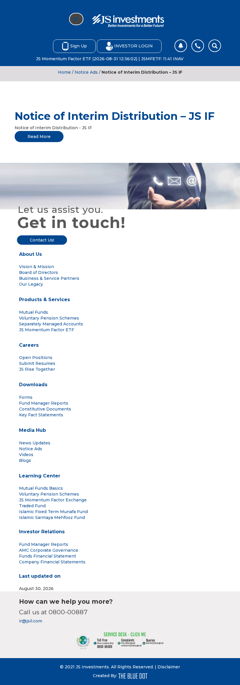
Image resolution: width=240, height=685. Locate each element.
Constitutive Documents (45, 409)
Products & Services (44, 299)
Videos (26, 454)
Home (64, 72)
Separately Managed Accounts (51, 324)
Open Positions (35, 357)
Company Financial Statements (52, 562)
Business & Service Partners (49, 278)
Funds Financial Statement (47, 556)
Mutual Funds (33, 312)
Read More (39, 136)
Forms (25, 397)
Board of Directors (38, 272)
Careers (29, 345)
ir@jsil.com (30, 621)
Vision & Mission (36, 266)
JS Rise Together (37, 369)
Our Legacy (31, 284)
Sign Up (78, 45)
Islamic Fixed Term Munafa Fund (53, 511)
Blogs (25, 460)
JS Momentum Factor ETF (46, 329)
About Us (30, 254)
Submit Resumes (37, 363)
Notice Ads (86, 72)
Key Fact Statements (41, 414)
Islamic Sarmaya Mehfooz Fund (52, 517)
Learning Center (39, 476)
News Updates (34, 443)
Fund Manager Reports (43, 403)
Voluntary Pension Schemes (49, 318)
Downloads (33, 384)
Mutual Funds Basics (41, 488)
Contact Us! (42, 240)
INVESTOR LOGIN (133, 45)
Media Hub (32, 430)
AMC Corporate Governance (48, 550)
